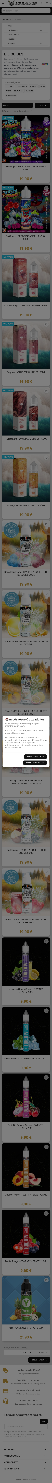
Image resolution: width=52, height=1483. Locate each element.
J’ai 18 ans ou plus (35, 756)
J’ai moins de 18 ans (35, 763)
